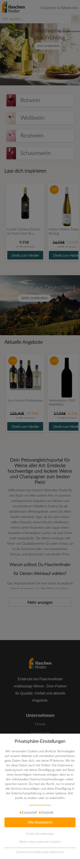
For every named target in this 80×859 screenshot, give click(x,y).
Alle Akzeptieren (40, 822)
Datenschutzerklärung (31, 852)
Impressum (56, 852)
